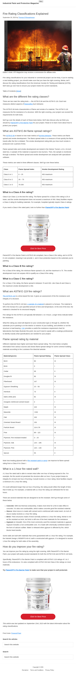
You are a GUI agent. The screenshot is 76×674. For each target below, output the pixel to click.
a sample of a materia (35, 304)
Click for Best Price (38, 248)
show (19, 91)
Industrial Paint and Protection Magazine (21, 3)
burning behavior (45, 136)
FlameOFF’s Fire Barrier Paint (21, 123)
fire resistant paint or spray (37, 461)
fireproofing (28, 104)
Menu (40, 1)
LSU (23, 328)
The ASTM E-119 (9, 296)
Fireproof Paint (16, 633)
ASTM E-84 (10, 136)
